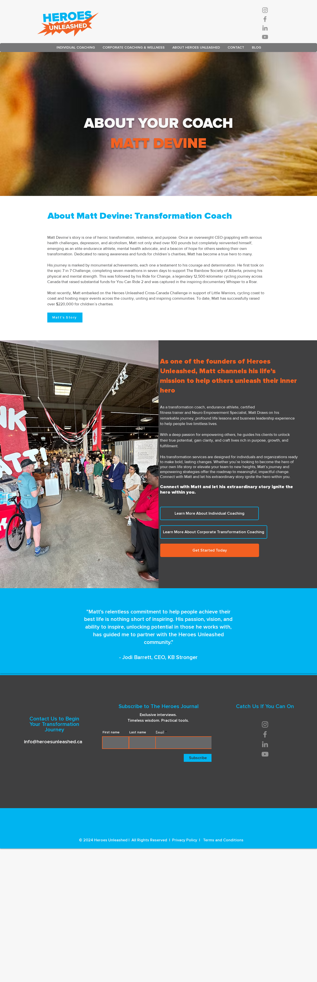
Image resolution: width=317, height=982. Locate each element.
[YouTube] (265, 37)
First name (111, 732)
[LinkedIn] (265, 28)
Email (160, 732)
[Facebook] (265, 19)
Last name (137, 732)
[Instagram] (265, 10)
